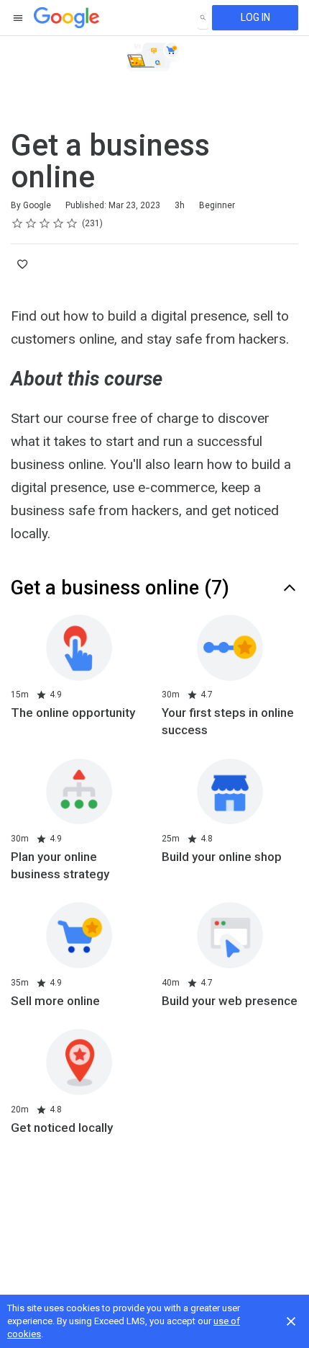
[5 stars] (72, 223)
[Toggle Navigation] (18, 18)
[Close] (291, 1321)
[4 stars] (58, 223)
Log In (255, 17)
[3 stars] (45, 223)
